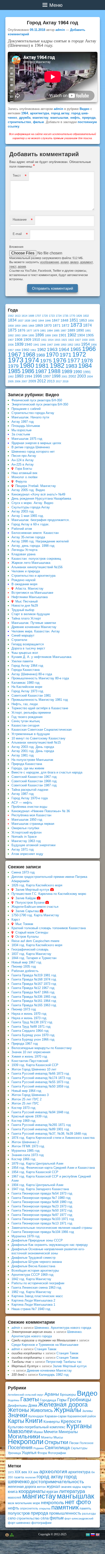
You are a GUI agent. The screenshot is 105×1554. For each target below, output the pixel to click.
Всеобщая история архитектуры (35, 1270)
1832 (86, 315)
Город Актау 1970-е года (29, 798)
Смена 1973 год (23, 872)
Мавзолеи (20, 1431)
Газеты (29, 1399)
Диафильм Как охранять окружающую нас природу (49, 1245)
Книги (33, 1420)
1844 (41, 320)
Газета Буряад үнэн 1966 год (32, 1039)
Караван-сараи (55, 1416)
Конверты (51, 1421)
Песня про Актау (23, 456)
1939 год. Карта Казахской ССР (34, 1065)
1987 (41, 371)
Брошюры (68, 1394)
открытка (44, 1508)
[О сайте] (7, 1535)
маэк (11, 1503)
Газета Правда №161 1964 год (33, 1001)
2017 (59, 381)
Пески (74, 1443)
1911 (44, 339)
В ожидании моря (24, 584)
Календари (36, 1416)
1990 (77, 372)
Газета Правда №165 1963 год (33, 1005)
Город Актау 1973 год (27, 691)
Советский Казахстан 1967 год (34, 777)
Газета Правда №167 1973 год (33, 984)
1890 (80, 330)
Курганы (79, 1426)
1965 (75, 349)
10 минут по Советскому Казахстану (38, 738)
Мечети (51, 1431)
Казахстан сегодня (25, 725)
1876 (21, 330)
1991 (87, 372)
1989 (67, 371)
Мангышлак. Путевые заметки (33, 623)
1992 (11, 376)
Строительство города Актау (32, 413)
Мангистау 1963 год (26, 841)
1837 (20, 320)
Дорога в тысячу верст (28, 648)
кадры (77, 1487)
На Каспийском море (26, 687)
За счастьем (20, 434)
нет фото (78, 1502)
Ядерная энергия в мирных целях (36, 443)
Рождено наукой (23, 580)
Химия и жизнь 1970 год (29, 1056)
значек (66, 1487)
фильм (38, 122)
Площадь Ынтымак (25, 426)
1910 (36, 339)
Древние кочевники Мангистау (33, 627)
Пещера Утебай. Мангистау (35, 486)
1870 (48, 325)
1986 (27, 371)
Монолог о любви (24, 477)
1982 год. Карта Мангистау (31, 1292)
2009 (32, 381)
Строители (19, 640)
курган (52, 1491)
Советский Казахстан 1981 (31, 695)
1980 (27, 365)
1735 (65, 315)
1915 (57, 339)
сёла (45, 1518)
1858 (11, 325)
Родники (38, 1448)
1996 (37, 376)
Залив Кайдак (25, 898)
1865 (24, 325)
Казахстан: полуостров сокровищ (36, 558)
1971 (65, 355)
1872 (65, 325)
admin (60, 30)
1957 (11, 350)
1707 (38, 315)
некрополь (52, 1502)
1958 (18, 350)
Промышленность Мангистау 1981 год (39, 699)
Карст (15, 919)
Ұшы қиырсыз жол (24, 653)
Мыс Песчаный (26, 601)
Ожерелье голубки (25, 828)
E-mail (17, 234)
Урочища (14, 1453)
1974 (31, 360)
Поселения (20, 1447)
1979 (13, 366)
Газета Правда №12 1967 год (32, 988)
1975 (46, 360)
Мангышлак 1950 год (26, 819)
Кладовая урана (23, 554)
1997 (47, 376)
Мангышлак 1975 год (26, 438)
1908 (18, 339)
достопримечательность (57, 1481)
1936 (11, 344)
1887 (63, 330)
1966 (89, 348)
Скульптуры (79, 1448)
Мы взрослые (21, 430)
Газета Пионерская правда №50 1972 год (41, 1210)
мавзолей (14, 1497)
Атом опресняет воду (27, 854)
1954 (85, 344)
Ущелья (29, 1452)
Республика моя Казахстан (31, 815)
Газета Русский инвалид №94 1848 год (40, 1112)
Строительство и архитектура (33, 575)
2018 (65, 381)
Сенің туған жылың (25, 721)
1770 (72, 315)
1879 (36, 330)
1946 (43, 344)
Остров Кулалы (27, 936)
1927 (78, 339)
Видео (84, 109)
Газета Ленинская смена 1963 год (36, 1287)
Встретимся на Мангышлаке (32, 592)
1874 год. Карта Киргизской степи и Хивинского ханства (52, 1138)
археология (53, 1471)
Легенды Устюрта (24, 550)
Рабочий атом (21, 528)
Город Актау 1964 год (27, 665)
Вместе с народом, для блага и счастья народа (46, 772)
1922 (71, 339)
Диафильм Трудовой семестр (33, 1257)
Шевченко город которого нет (33, 451)
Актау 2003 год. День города (32, 747)
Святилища (57, 1447)
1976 (59, 360)
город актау (60, 113)
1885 (57, 330)
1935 (91, 339)
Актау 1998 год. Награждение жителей (40, 541)
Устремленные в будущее (30, 734)
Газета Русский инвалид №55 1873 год (40, 1082)
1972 (79, 354)
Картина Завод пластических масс (37, 1296)
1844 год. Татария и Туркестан (33, 958)
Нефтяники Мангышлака (29, 597)
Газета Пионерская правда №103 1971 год (42, 1219)
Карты (16, 1421)
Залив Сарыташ (27, 911)
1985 (14, 371)
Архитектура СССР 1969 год (32, 1274)
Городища (48, 1400)
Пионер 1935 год (23, 966)
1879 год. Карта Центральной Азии (37, 1163)
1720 (45, 315)
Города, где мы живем (27, 768)
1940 (28, 344)
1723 (52, 315)
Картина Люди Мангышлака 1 (33, 1304)
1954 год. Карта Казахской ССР (34, 1172)
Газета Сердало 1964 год (30, 1031)
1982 (57, 365)
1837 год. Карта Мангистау (31, 954)
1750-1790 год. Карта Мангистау (35, 915)
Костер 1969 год (23, 1121)
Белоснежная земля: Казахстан (35, 533)
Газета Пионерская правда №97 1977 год (41, 1215)
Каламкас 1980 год (25, 682)
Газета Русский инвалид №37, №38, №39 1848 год (49, 1133)
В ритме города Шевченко (30, 447)
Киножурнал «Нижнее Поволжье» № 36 (40, 811)
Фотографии (57, 1453)
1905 (90, 335)
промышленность (65, 1513)
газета (19, 1477)
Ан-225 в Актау (22, 464)
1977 (73, 360)
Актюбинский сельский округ (25, 1394)
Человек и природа (25, 571)
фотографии (41, 1523)
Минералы (68, 1431)
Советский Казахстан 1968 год (34, 781)
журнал (53, 1486)
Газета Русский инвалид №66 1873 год (40, 1073)
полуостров (19, 1513)
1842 (34, 320)
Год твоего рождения (26, 717)
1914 (50, 339)
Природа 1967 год (24, 1043)
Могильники (24, 1436)
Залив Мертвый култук (32, 889)
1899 (48, 335)
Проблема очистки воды (29, 806)
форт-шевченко (19, 1523)
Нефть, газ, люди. (25, 704)
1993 (19, 376)
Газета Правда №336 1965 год (33, 996)
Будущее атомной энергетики (33, 845)
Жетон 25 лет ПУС (25, 1103)
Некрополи (25, 1441)
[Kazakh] (87, 1535)
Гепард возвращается (27, 644)
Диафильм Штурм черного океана (36, 1262)
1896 (39, 335)
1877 (29, 330)
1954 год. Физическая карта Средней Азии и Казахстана (53, 1167)
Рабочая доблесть (25, 971)
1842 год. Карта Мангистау (31, 1279)
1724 (59, 315)
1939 (19, 344)
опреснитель (29, 1508)
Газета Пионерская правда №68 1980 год (41, 1202)
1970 (52, 354)
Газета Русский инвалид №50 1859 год (40, 1086)
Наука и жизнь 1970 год (28, 1013)
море (36, 1503)
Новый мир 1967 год (26, 962)
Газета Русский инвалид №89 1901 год (40, 1129)
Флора (42, 1453)
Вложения (16, 247)
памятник (65, 1507)
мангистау (40, 117)
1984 (85, 365)
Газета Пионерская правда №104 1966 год (42, 1232)
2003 (81, 376)
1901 (62, 335)
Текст (17, 175)
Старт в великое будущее (30, 614)
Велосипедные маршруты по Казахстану (41, 1048)
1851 (73, 320)
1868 (31, 325)
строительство (19, 122)
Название (20, 219)
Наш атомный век (24, 473)
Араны (51, 1394)
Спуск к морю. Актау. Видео (32, 503)
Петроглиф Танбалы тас (64, 1362)
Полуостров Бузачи (29, 902)
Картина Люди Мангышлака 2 (33, 1300)
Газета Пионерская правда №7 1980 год (41, 1198)
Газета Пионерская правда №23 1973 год (41, 1206)
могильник (23, 1503)
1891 (88, 330)
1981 (42, 365)
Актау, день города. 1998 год (32, 546)
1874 (87, 325)
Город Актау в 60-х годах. (30, 524)
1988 (54, 371)
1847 (56, 320)
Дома (32, 1405)
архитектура (39, 113)
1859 (18, 325)
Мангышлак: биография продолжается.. (41, 520)
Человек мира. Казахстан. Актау (35, 631)
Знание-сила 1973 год (27, 1155)
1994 (28, 376)
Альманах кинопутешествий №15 (36, 742)
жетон (41, 1487)
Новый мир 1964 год (26, 1091)
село (12, 1518)
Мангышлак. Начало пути (30, 417)
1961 (33, 350)
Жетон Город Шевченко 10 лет (33, 1069)
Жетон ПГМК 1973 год (27, 1146)
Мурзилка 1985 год (25, 1150)
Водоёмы (13, 1400)
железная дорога (22, 1486)
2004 (90, 376)
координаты (32, 1491)
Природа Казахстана (26, 764)
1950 (63, 344)
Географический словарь (30, 949)
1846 (48, 320)
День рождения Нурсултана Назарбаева (41, 498)
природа (88, 117)
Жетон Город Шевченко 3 (30, 1095)
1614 (24, 315)
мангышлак (59, 117)
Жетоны (18, 1410)
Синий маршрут (22, 635)
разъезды (89, 1513)
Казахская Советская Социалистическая (41, 729)
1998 (56, 376)
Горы (61, 1400)
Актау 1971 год (22, 849)
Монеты (46, 1437)
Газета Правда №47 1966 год (32, 992)
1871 (57, 325)
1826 (79, 315)
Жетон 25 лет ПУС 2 (26, 1099)
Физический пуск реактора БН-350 (36, 400)
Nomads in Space (24, 836)
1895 (31, 335)
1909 (27, 339)
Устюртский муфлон (26, 832)
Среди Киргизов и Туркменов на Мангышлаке (44, 1345)
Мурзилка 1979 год (25, 1236)
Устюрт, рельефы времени (31, 712)
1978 (87, 361)
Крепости (71, 1421)
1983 (71, 366)
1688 (31, 315)
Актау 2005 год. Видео (28, 490)
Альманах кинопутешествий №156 (37, 567)
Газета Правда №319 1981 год (33, 975)
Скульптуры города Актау (30, 507)
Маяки (38, 1432)
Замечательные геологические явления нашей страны (51, 1228)
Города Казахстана (25, 670)
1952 (70, 344)
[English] (97, 1535)
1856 (91, 320)
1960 (25, 350)
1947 (50, 344)
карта (86, 1487)
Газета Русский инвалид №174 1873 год (41, 1078)
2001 (64, 376)
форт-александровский (78, 1518)
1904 (81, 335)
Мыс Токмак (24, 924)
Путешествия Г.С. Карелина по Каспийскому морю (48, 894)
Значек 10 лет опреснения (30, 1052)
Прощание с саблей (26, 409)
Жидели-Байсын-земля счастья (34, 906)
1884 (50, 330)
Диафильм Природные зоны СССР (37, 1240)
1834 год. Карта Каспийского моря (36, 945)
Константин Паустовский (29, 1061)
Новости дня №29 (24, 605)
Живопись (41, 1410)
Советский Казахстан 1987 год (34, 785)
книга (13, 1491)
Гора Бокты (23, 468)
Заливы (87, 1411)
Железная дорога (63, 1404)
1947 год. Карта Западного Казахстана (40, 1189)
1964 (24, 113)
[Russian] (92, 1535)
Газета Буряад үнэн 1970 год (32, 1035)
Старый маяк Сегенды (31, 932)
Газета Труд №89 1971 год (31, 1026)
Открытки (56, 1442)
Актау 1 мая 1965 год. (27, 516)
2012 (41, 381)
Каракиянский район (81, 1416)
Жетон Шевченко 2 (25, 1142)
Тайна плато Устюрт (26, 618)
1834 (12, 320)
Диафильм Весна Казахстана (33, 1266)
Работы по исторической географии (37, 1283)
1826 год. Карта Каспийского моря (36, 885)
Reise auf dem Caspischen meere (35, 941)
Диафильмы (17, 1405)
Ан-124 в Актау (22, 460)
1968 (28, 354)
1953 (77, 344)
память (85, 1508)
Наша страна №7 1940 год (30, 1309)
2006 (18, 381)
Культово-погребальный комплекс (36, 1427)
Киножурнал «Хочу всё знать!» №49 (38, 494)
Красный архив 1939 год (29, 1116)
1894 (24, 335)
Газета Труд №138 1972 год (31, 1022)
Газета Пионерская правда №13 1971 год (41, 1223)
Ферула (21, 481)
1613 (18, 315)
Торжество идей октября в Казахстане (39, 708)
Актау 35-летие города (28, 537)
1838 (27, 320)
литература (72, 1491)
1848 (64, 320)
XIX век (21, 1472)
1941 (36, 344)
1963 (52, 349)
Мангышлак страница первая (32, 824)
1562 (11, 315)
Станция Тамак (45, 1349)
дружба (25, 117)
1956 (94, 344)
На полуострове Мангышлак (32, 760)
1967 (14, 354)
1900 (55, 335)
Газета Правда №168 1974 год (33, 979)
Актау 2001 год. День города (32, 751)
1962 (41, 349)
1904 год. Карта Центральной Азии (37, 1185)
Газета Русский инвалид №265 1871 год (41, 1125)
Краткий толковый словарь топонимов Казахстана (48, 928)
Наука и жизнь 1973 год (28, 1018)
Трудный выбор (22, 610)
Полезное (87, 1443)
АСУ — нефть (21, 802)
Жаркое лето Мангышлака (30, 563)
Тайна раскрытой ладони (29, 789)
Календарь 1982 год (54, 1374)
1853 (83, 320)
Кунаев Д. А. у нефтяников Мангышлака (41, 657)
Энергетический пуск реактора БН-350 (39, 404)
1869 (39, 325)
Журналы (67, 1409)
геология (30, 1477)
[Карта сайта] (12, 1535)
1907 (11, 339)
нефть (75, 117)
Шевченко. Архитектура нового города (62, 1327)
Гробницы (79, 1399)
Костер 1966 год (23, 1159)
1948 (57, 344)
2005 (11, 381)
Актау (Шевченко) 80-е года (31, 674)
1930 (85, 339)
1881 (43, 330)
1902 (71, 334)
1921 (64, 339)
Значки (17, 1415)
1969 (40, 355)
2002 (72, 376)
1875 (12, 330)
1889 (71, 330)
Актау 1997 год (22, 421)
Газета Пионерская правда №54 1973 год (41, 1193)
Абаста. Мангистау (29, 588)
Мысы (58, 1437)
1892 (11, 335)
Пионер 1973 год (23, 1009)
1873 (76, 325)
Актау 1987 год (22, 794)
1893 (18, 335)
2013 (51, 381)
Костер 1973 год (23, 1108)
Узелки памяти (22, 661)
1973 (15, 360)
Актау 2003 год (22, 511)
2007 (24, 381)
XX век (33, 1472)
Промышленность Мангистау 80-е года (40, 678)
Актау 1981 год (22, 755)
